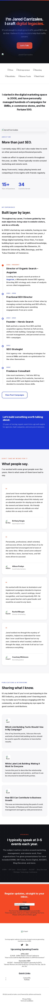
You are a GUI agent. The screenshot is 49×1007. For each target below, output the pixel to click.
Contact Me (26, 978)
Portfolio (27, 980)
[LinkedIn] (27, 945)
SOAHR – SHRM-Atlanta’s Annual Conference (24, 956)
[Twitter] (22, 945)
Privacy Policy (26, 999)
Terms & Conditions (27, 1001)
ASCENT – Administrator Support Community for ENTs (24, 962)
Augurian (10, 279)
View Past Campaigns (14, 395)
